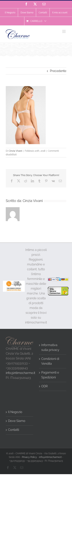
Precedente (58, 71)
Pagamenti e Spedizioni (50, 375)
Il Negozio (15, 412)
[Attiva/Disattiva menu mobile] (64, 31)
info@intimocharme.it (20, 373)
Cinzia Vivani (15, 151)
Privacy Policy (29, 457)
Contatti (13, 430)
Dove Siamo (16, 421)
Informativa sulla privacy (50, 347)
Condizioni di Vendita (50, 361)
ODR (44, 386)
